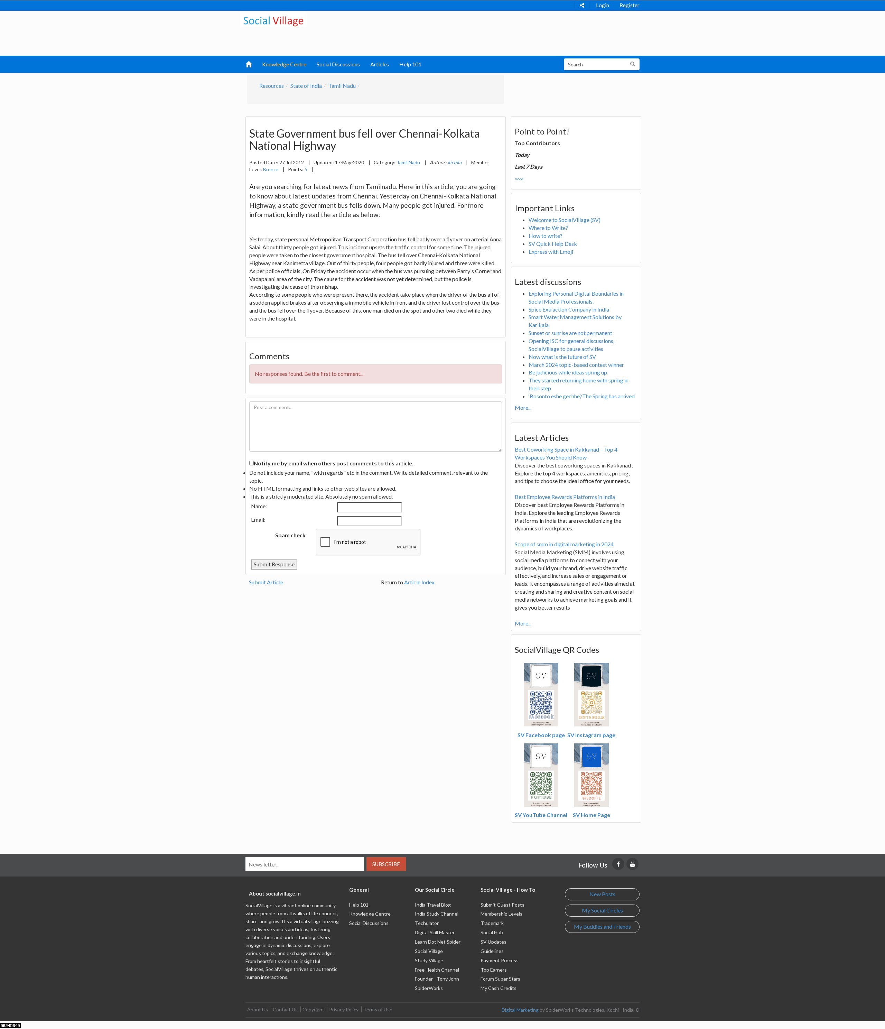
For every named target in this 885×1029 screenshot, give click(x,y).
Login (602, 5)
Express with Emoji (551, 251)
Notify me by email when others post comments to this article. (333, 463)
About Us (257, 1009)
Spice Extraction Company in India (569, 309)
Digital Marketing (520, 1010)
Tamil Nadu (342, 85)
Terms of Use (377, 1009)
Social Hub (492, 932)
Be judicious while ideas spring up (568, 372)
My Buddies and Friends (602, 926)
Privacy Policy (343, 1009)
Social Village (429, 951)
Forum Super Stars (500, 979)
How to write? (545, 235)
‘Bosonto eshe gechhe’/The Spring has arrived (582, 396)
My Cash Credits (498, 988)
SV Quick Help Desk (553, 243)
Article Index (419, 582)
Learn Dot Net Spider (437, 942)
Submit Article (266, 582)
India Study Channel (436, 914)
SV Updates (493, 942)
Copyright (313, 1009)
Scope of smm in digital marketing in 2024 (564, 544)
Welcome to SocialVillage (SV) (564, 219)
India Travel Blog (433, 905)
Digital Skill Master (435, 932)
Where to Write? (548, 227)
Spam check (290, 535)
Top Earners (494, 970)
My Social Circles (602, 910)
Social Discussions (338, 64)
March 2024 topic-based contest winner (576, 364)
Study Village (429, 960)
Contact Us (285, 1009)
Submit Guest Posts (502, 905)
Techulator (427, 923)
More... (523, 407)
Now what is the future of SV (562, 356)
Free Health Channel (437, 970)
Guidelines (492, 951)
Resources (271, 85)
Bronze (270, 169)
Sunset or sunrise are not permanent (570, 333)
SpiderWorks (429, 988)
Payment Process (500, 960)
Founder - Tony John (437, 979)
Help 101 (410, 64)
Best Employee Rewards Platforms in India (565, 496)
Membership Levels (501, 914)
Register (630, 5)
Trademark (492, 923)
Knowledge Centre (284, 64)
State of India (306, 85)
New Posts (602, 894)
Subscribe (386, 864)
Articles (379, 64)
